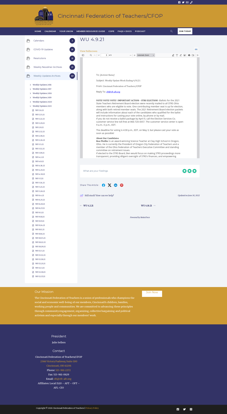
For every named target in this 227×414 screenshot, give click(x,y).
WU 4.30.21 (40, 174)
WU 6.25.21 (40, 200)
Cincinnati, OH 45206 (58, 365)
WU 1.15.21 (40, 114)
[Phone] (191, 2)
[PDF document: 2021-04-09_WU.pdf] (140, 105)
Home (38, 31)
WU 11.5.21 (40, 251)
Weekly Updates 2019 (42, 97)
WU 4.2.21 (39, 157)
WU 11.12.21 (40, 255)
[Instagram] (191, 409)
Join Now (152, 292)
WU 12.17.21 (40, 276)
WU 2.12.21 (40, 131)
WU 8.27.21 (40, 208)
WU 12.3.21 (40, 268)
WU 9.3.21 (39, 212)
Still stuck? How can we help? (99, 195)
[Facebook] (179, 2)
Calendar (50, 31)
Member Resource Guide (90, 31)
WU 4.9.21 (39, 161)
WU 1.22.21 (40, 119)
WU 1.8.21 (39, 110)
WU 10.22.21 (40, 242)
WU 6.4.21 (39, 195)
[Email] (187, 2)
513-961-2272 (63, 370)
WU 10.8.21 (40, 234)
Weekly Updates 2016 (42, 85)
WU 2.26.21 (40, 140)
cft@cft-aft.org (62, 378)
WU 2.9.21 (39, 127)
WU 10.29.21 (40, 246)
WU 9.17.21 (39, 221)
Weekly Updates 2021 (42, 106)
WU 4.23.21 (40, 170)
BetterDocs (145, 217)
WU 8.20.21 (40, 204)
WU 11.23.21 (40, 263)
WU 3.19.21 (39, 153)
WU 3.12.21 (40, 148)
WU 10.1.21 (39, 229)
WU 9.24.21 (40, 225)
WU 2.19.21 (40, 136)
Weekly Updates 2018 (42, 93)
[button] (171, 31)
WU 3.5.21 (39, 144)
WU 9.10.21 (40, 217)
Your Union (66, 31)
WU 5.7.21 (39, 178)
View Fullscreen (88, 51)
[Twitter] (183, 2)
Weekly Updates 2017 (42, 89)
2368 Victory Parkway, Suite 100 (58, 361)
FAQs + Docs (125, 31)
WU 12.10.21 (40, 272)
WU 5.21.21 (40, 187)
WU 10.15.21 (40, 238)
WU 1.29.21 (40, 123)
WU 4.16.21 (40, 165)
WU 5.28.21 (40, 191)
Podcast (140, 31)
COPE (111, 31)
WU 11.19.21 (40, 259)
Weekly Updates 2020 (42, 102)
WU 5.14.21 (40, 183)
